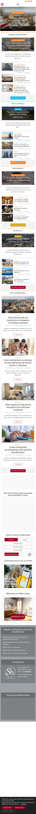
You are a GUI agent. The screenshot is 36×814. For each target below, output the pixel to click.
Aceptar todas (7, 807)
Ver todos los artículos (18, 98)
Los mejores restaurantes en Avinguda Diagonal (21, 217)
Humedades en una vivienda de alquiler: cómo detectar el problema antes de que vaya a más (21, 68)
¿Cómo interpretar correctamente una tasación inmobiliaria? (18, 450)
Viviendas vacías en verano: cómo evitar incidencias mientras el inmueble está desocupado (21, 89)
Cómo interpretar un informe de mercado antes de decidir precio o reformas (18, 363)
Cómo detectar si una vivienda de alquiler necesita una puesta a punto (18, 19)
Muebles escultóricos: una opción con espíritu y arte (21, 262)
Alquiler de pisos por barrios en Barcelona (15, 653)
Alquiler (11, 540)
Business (18, 315)
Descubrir (18, 236)
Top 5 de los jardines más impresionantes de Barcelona (18, 114)
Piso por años (18, 543)
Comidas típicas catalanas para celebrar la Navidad (21, 200)
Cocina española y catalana (21, 198)
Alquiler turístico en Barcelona (12, 647)
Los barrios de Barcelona (20, 143)
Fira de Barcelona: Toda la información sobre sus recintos (18, 241)
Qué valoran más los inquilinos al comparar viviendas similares (18, 320)
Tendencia (17, 230)
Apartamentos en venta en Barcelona (14, 650)
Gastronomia (17, 168)
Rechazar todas (20, 807)
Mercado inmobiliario (18, 13)
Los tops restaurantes (19, 215)
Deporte (16, 151)
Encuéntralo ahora (12, 554)
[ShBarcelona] (18, 4)
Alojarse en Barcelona (17, 34)
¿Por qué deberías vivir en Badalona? (21, 271)
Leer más (18, 335)
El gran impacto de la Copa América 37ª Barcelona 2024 (21, 155)
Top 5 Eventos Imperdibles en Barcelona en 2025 (21, 136)
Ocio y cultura (17, 103)
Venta (25, 540)
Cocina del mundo (18, 206)
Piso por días (18, 550)
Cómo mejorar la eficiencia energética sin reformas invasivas (18, 407)
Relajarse (18, 109)
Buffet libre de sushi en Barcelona (20, 209)
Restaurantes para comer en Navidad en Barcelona (18, 179)
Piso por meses (18, 547)
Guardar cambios (8, 811)
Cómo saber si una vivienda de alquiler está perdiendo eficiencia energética (18, 45)
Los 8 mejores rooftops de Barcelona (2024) (21, 280)
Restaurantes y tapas (18, 175)
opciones (23, 804)
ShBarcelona (19, 25)
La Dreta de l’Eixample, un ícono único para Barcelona (22, 145)
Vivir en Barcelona (17, 293)
